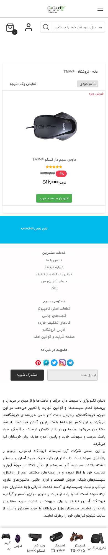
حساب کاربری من (54, 281)
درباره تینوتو (54, 267)
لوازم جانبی (40, 480)
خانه (95, 72)
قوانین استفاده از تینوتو (54, 274)
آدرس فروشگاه (54, 330)
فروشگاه (83, 72)
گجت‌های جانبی (54, 316)
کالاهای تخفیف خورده (54, 323)
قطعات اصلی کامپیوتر (54, 308)
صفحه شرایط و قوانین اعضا (54, 337)
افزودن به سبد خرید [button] (54, 198)
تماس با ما (54, 260)
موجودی (86, 84)
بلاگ (54, 288)
